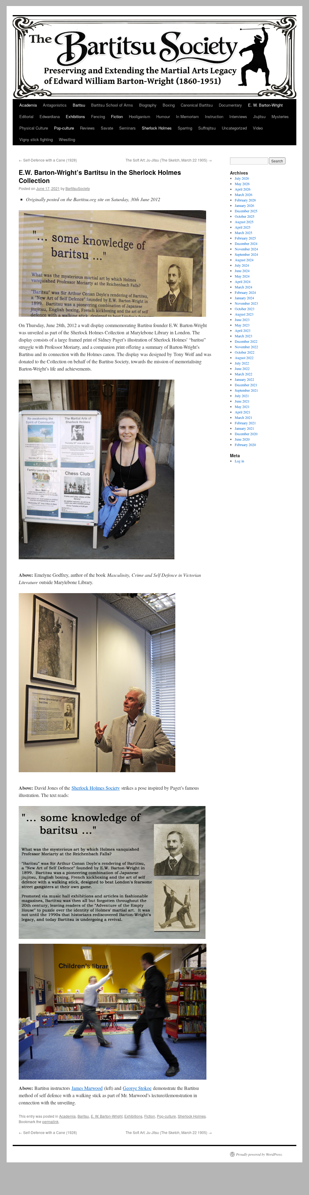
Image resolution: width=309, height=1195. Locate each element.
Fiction (117, 116)
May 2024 (242, 276)
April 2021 (242, 412)
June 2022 (242, 368)
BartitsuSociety (77, 188)
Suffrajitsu (207, 128)
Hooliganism (139, 116)
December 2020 (246, 433)
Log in (239, 460)
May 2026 (242, 183)
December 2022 (246, 341)
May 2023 (242, 325)
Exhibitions (75, 116)
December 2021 (246, 384)
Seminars (127, 128)
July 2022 (242, 363)
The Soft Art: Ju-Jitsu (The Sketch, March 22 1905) (169, 159)
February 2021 (245, 422)
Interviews (238, 116)
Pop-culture (64, 128)
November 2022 (246, 346)
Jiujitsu (259, 116)
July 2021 (242, 395)
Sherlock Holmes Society (96, 788)
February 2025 (245, 238)
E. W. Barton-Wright (265, 105)
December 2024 (246, 243)
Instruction (214, 116)
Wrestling (67, 139)
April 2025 (242, 227)
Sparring (185, 128)
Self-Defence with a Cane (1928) (48, 159)
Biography (148, 105)
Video (258, 128)
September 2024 (246, 254)
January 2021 (244, 428)
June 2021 (242, 401)
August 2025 (244, 221)
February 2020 (245, 444)
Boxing (169, 105)
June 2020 (242, 439)
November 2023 (246, 303)
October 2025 (244, 216)
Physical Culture (33, 128)
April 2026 (242, 189)
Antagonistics (55, 105)
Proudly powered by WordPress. (259, 1154)
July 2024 (242, 265)
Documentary (230, 105)
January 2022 (244, 379)
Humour (163, 116)
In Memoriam (187, 116)
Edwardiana (50, 116)
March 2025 (243, 232)
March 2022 (243, 373)
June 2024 (242, 270)
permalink (50, 1121)
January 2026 (244, 205)
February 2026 (245, 200)
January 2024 (244, 297)
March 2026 (243, 194)
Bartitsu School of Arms (112, 105)
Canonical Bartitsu (197, 105)
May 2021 (242, 406)
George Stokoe (137, 1088)
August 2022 (244, 357)
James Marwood (87, 1088)
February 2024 (245, 292)
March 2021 (243, 417)
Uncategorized (234, 128)
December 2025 (246, 210)
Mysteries (280, 116)
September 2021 (246, 390)
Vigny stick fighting (36, 139)
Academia (28, 105)
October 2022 (244, 352)
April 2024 (242, 281)
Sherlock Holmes (157, 128)
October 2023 (244, 308)
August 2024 (244, 259)
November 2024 (246, 248)
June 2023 (242, 319)
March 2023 (243, 335)
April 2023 (242, 330)
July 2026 (242, 178)
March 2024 (243, 286)
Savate (107, 128)
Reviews (87, 128)
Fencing (98, 116)
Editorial (26, 116)
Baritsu (79, 105)
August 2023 (244, 314)
